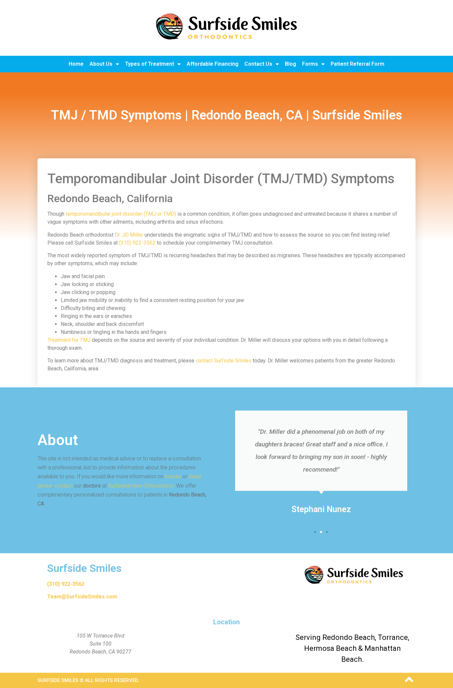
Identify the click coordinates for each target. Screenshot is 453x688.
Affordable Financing (212, 64)
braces (173, 476)
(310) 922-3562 (137, 243)
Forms (310, 64)
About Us (101, 64)
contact (63, 486)
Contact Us (258, 64)
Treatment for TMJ (69, 340)
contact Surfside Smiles (223, 360)
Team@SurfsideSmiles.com (82, 596)
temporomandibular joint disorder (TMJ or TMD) (121, 214)
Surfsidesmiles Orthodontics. (141, 486)
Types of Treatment (149, 64)
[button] (315, 532)
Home (76, 64)
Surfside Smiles (84, 568)
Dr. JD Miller (129, 235)
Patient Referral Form (357, 64)
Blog (290, 64)
